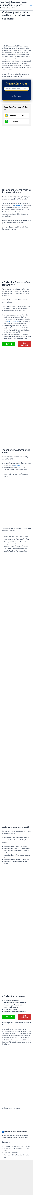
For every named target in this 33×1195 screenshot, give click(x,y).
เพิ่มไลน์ (9, 344)
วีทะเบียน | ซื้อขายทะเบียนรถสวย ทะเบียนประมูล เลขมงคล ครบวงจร (13, 5)
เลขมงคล (17, 465)
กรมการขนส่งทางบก (13, 321)
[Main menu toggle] (31, 5)
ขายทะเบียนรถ (18, 205)
